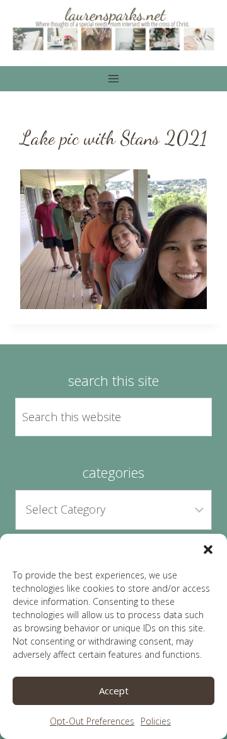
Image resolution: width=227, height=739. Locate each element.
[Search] (188, 417)
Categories (113, 472)
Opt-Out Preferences (92, 721)
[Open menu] (113, 78)
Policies (156, 721)
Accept (114, 690)
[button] (208, 549)
